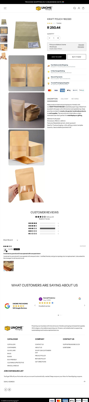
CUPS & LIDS (11, 344)
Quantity (50, 34)
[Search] (75, 8)
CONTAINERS (11, 347)
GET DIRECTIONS (40, 362)
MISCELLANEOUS (13, 365)
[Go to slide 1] (58, 315)
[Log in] (79, 8)
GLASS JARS (11, 350)
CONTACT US (39, 344)
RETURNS (75, 99)
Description (52, 99)
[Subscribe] (84, 381)
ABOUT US (38, 347)
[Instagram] (9, 389)
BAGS (9, 353)
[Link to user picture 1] (8, 266)
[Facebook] (6, 389)
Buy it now (76, 57)
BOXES (9, 356)
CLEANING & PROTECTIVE (15, 362)
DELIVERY (64, 99)
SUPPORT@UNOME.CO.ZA (71, 344)
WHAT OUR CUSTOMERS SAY (43, 351)
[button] (5, 8)
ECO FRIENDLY (12, 359)
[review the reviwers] (80, 299)
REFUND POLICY (40, 359)
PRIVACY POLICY (40, 356)
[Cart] (83, 8)
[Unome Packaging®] (44, 8)
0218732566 (66, 347)
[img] (7, 246)
